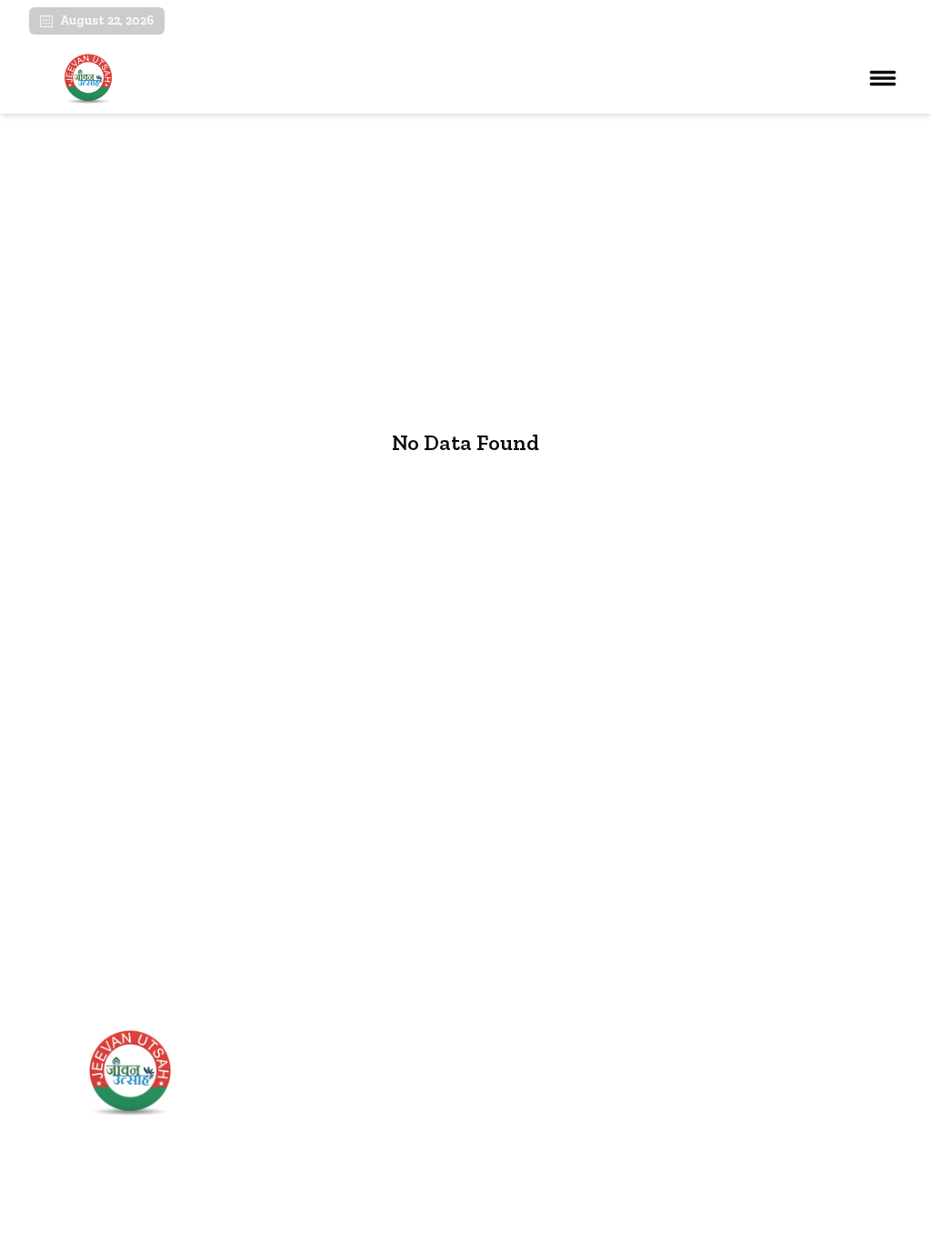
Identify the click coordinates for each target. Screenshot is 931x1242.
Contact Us (332, 1158)
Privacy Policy (863, 1217)
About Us (326, 1097)
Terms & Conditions (752, 1217)
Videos (318, 1127)
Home (315, 1066)
